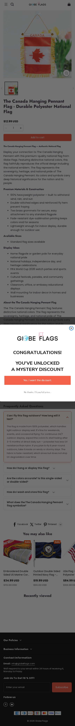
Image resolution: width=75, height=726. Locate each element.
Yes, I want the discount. (37, 380)
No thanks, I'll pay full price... (37, 392)
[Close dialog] (71, 328)
